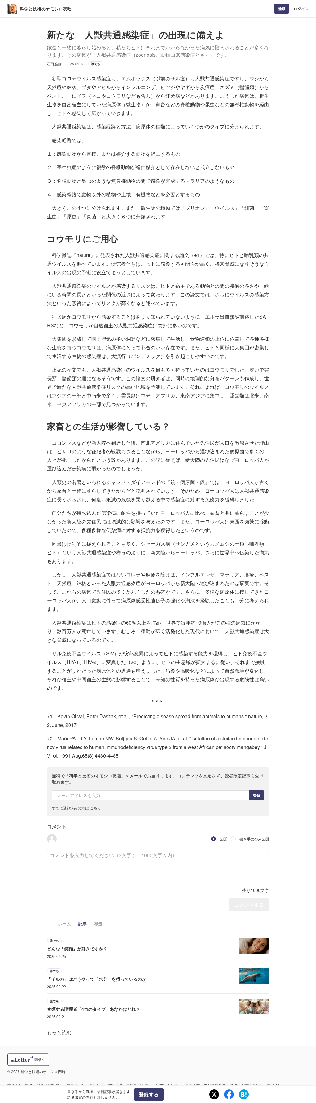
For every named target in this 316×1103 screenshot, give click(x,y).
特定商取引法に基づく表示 (129, 1085)
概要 (98, 923)
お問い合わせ (167, 1085)
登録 (281, 8)
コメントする (249, 904)
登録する (149, 1094)
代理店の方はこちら (246, 1085)
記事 (82, 923)
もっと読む (59, 1032)
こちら (95, 807)
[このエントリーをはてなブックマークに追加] (244, 1094)
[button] (52, 839)
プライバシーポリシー (85, 1085)
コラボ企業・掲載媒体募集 (203, 1085)
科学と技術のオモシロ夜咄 (46, 9)
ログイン (301, 8)
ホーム (64, 923)
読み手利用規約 (50, 1085)
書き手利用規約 (20, 1085)
